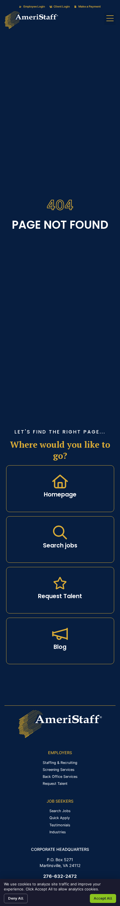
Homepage (60, 494)
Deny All (15, 898)
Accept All (103, 898)
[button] (110, 19)
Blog (60, 647)
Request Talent (60, 596)
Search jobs (60, 545)
